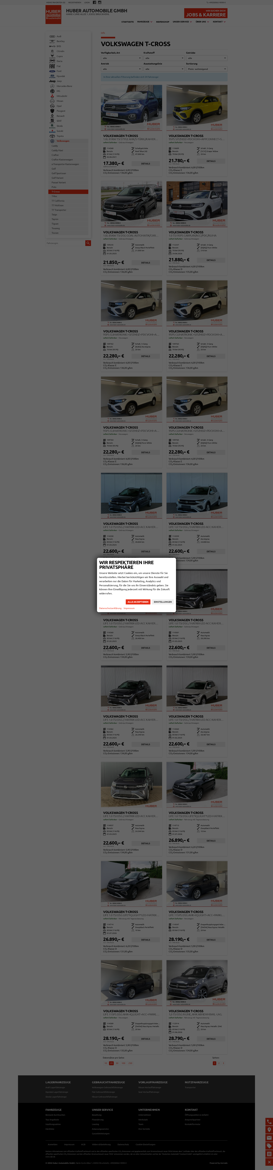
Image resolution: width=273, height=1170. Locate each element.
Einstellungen (163, 602)
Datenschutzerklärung (110, 608)
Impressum (129, 608)
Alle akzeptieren (138, 602)
